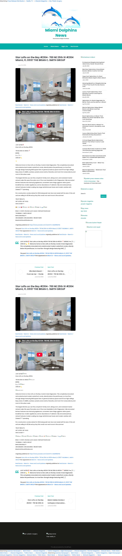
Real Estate (74, 46)
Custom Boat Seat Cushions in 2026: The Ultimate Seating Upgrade (94, 149)
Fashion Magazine (53, 551)
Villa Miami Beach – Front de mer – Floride (35, 272)
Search (83, 193)
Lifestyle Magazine (41, 1)
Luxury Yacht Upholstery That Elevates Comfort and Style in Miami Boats (92, 93)
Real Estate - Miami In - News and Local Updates (30, 105)
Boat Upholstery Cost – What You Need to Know (93, 163)
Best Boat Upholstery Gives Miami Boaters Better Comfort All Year (93, 70)
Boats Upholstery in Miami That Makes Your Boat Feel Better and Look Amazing (93, 117)
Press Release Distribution (16, 1)
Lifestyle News (105, 551)
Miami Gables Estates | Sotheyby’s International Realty (57, 501)
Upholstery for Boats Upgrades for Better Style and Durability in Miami (94, 101)
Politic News (115, 551)
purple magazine (86, 204)
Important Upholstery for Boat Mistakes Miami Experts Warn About (94, 77)
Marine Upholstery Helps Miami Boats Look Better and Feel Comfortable (92, 109)
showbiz (83, 218)
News (99, 555)
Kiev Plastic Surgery (55, 1)
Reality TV (29, 1)
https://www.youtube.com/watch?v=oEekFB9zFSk (44, 225)
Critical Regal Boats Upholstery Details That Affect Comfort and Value (93, 141)
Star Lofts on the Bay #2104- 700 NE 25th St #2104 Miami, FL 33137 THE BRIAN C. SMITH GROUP (56, 273)
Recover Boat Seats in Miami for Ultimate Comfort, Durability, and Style (93, 126)
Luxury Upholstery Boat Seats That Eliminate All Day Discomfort (93, 134)
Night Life (64, 46)
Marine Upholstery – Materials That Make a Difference (94, 170)
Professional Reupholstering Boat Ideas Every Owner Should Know (93, 63)
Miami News (55, 46)
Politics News (28, 553)
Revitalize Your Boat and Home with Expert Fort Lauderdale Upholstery (94, 156)
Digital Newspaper (66, 551)
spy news (84, 211)
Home (46, 46)
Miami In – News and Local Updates (59, 256)
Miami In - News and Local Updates (42, 231)
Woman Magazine (93, 551)
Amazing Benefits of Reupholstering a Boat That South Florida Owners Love (94, 84)
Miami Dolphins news (61, 32)
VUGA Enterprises (90, 181)
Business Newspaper (14, 551)
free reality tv (50, 536)
